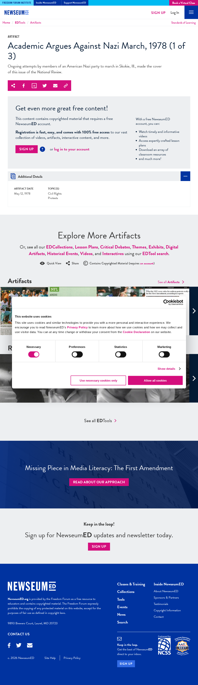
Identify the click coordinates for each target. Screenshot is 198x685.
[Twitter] (18, 645)
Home (6, 22)
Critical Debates (115, 246)
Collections (59, 246)
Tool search (155, 253)
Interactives (113, 253)
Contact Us (19, 634)
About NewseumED (166, 591)
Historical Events (62, 253)
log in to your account (71, 149)
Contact (159, 616)
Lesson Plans (86, 246)
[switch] (77, 354)
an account (147, 263)
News (121, 614)
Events (122, 607)
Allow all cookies (155, 380)
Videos (86, 253)
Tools (20, 22)
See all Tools (98, 420)
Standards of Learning (183, 22)
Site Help (50, 658)
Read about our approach (99, 482)
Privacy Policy (77, 327)
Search (122, 622)
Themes (139, 246)
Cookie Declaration (136, 331)
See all (169, 281)
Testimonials (161, 604)
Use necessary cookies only (98, 380)
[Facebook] (9, 646)
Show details (166, 368)
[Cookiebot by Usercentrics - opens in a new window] (166, 302)
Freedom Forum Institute (16, 3)
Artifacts (35, 22)
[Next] (193, 311)
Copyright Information (167, 610)
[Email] (29, 645)
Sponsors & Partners (166, 597)
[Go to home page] (19, 13)
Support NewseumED (75, 3)
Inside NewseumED (169, 584)
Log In (175, 12)
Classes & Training (131, 584)
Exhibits (156, 246)
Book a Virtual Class (183, 3)
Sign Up (158, 12)
